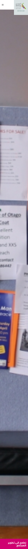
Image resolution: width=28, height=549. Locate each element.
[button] (3, 4)
